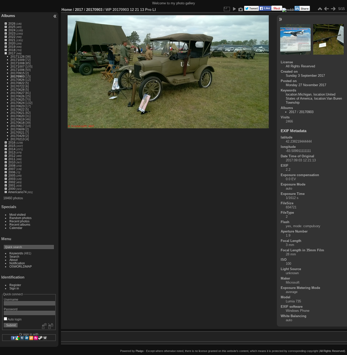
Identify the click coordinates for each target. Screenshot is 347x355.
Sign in (14, 288)
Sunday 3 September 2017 (305, 76)
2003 (11, 178)
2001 (11, 185)
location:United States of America (310, 96)
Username (11, 299)
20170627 (17, 93)
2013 (11, 152)
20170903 (17, 76)
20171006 (17, 69)
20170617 (17, 126)
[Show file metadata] (241, 9)
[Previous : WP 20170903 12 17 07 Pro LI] (326, 9)
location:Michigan (298, 94)
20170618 (17, 122)
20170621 (17, 112)
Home (66, 9)
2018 (11, 50)
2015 (11, 145)
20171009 (17, 59)
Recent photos (19, 221)
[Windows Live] (27, 338)
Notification (17, 263)
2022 (11, 36)
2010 (11, 162)
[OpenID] (31, 338)
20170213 (17, 139)
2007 (11, 169)
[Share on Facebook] (265, 10)
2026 (11, 23)
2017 (11, 53)
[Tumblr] (22, 338)
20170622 (17, 109)
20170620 (17, 116)
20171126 (17, 56)
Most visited (17, 214)
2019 (11, 46)
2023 (11, 33)
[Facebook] (13, 338)
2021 (11, 40)
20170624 (17, 102)
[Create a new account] (43, 326)
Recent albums (19, 224)
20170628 (17, 89)
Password (11, 309)
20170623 (17, 106)
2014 (11, 149)
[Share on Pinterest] (276, 10)
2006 (11, 172)
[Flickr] (36, 338)
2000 (11, 188)
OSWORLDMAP (20, 266)
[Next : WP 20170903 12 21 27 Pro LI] (333, 9)
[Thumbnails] (320, 9)
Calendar (15, 227)
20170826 (17, 79)
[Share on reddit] (288, 10)
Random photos (20, 218)
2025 (11, 26)
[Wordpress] (45, 338)
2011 (11, 159)
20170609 (17, 129)
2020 (11, 43)
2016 (11, 142)
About (13, 259)
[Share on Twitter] (251, 10)
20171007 (17, 66)
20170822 (17, 83)
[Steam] (40, 338)
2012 (11, 155)
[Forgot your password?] (50, 326)
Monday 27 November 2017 (306, 85)
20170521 (17, 132)
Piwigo (140, 350)
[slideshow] (234, 9)
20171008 (17, 63)
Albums (8, 15)
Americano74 (17, 192)
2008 (11, 165)
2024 (11, 30)
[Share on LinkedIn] (302, 10)
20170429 (17, 135)
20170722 (17, 86)
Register (15, 285)
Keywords (16, 253)
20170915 (17, 73)
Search (14, 256)
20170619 (17, 119)
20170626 (17, 96)
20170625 (17, 99)
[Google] (17, 338)
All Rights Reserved (300, 66)
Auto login (14, 319)
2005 (11, 175)
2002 (11, 182)
